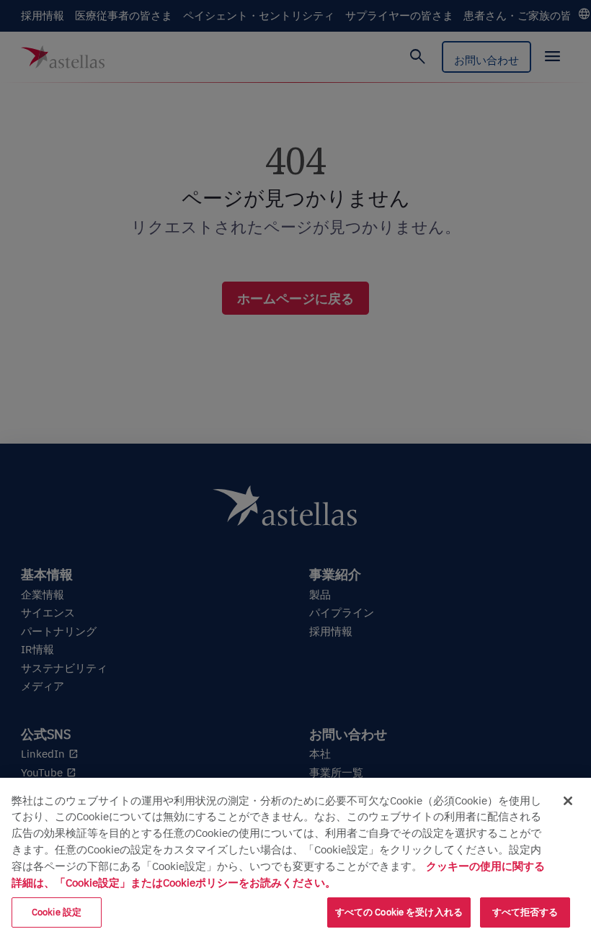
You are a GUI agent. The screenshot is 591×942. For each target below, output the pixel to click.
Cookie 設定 (56, 912)
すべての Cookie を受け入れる (399, 912)
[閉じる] (568, 801)
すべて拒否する (525, 912)
